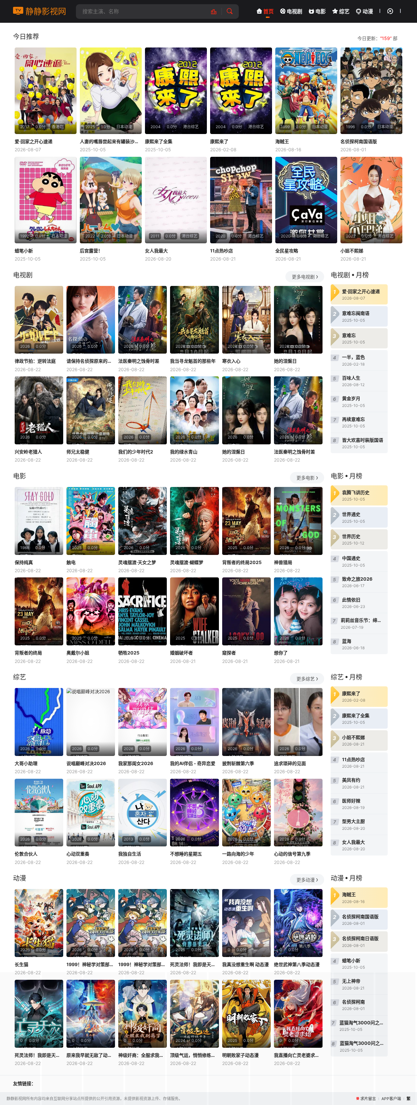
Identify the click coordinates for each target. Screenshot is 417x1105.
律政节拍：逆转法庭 (35, 361)
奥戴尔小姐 (77, 652)
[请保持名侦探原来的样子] (90, 320)
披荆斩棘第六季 (238, 763)
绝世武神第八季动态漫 (297, 964)
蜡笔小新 (24, 250)
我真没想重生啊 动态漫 (245, 964)
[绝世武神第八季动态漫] (298, 923)
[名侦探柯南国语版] (371, 90)
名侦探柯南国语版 (358, 141)
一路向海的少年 (238, 853)
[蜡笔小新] (46, 200)
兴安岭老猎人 (28, 451)
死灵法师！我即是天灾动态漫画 (194, 964)
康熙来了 (219, 141)
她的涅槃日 (285, 361)
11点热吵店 (221, 250)
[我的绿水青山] (194, 410)
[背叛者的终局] (39, 611)
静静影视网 (44, 11)
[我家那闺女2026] (142, 722)
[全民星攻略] (306, 200)
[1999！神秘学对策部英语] (90, 923)
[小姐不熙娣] (371, 200)
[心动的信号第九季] (298, 813)
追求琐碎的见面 (290, 763)
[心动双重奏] (90, 813)
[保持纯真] (39, 521)
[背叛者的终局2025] (246, 521)
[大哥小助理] (39, 722)
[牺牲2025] (142, 611)
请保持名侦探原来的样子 (90, 361)
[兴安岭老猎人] (39, 410)
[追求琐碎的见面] (298, 722)
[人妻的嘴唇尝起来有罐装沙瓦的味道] (111, 90)
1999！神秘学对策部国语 (142, 964)
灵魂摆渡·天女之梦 (137, 562)
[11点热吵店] (241, 200)
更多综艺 (305, 678)
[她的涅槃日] (298, 320)
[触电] (90, 521)
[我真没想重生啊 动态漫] (246, 923)
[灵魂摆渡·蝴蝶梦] (194, 521)
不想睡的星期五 (186, 853)
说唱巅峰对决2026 (86, 763)
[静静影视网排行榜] (217, 11)
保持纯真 (24, 562)
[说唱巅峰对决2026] (90, 722)
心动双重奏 (77, 853)
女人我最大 (156, 250)
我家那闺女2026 (135, 763)
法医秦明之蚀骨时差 (138, 361)
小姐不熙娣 (351, 250)
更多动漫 (305, 880)
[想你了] (298, 611)
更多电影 (305, 477)
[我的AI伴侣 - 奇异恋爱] (194, 722)
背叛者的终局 (28, 652)
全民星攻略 (286, 250)
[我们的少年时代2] (142, 410)
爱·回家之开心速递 (33, 141)
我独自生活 (129, 853)
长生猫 (21, 964)
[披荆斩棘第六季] (246, 722)
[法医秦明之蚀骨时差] (142, 320)
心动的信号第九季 (292, 853)
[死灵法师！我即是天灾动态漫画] (194, 923)
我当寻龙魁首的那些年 (193, 361)
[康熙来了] (241, 90)
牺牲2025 (128, 652)
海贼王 (282, 141)
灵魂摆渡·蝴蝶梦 (186, 562)
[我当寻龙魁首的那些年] (194, 320)
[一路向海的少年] (246, 813)
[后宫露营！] (111, 200)
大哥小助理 (26, 763)
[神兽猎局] (298, 521)
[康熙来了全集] (176, 90)
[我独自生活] (142, 813)
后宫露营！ (91, 250)
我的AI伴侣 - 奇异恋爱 (192, 763)
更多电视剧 (303, 276)
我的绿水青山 (183, 451)
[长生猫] (39, 923)
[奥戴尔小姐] (90, 611)
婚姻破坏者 (181, 652)
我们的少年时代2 (135, 451)
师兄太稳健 (77, 451)
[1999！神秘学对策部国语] (142, 923)
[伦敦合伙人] (39, 813)
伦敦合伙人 (26, 853)
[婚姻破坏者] (194, 611)
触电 (71, 562)
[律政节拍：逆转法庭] (39, 320)
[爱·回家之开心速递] (46, 90)
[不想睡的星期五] (194, 813)
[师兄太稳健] (90, 410)
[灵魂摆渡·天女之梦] (142, 521)
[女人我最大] (176, 200)
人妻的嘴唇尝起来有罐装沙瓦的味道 (111, 141)
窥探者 (229, 652)
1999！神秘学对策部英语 (90, 964)
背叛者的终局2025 (242, 562)
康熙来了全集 (158, 141)
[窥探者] (246, 611)
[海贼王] (306, 90)
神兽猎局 (283, 562)
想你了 (281, 652)
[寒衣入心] (246, 320)
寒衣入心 (231, 361)
